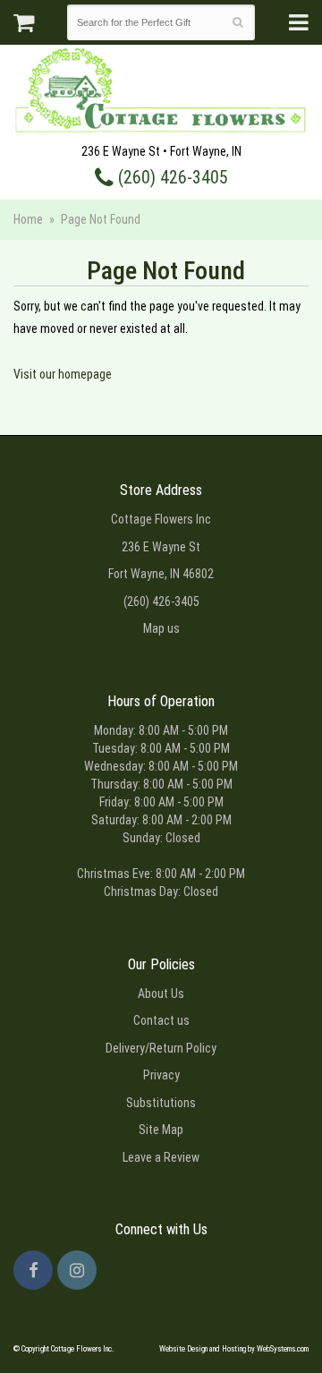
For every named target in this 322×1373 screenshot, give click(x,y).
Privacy (161, 1075)
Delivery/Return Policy (161, 1048)
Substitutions (161, 1103)
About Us (161, 993)
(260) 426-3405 (171, 177)
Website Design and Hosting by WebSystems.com (234, 1348)
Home (28, 219)
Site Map (161, 1129)
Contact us (161, 1020)
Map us (161, 628)
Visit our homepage (62, 374)
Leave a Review (161, 1157)
